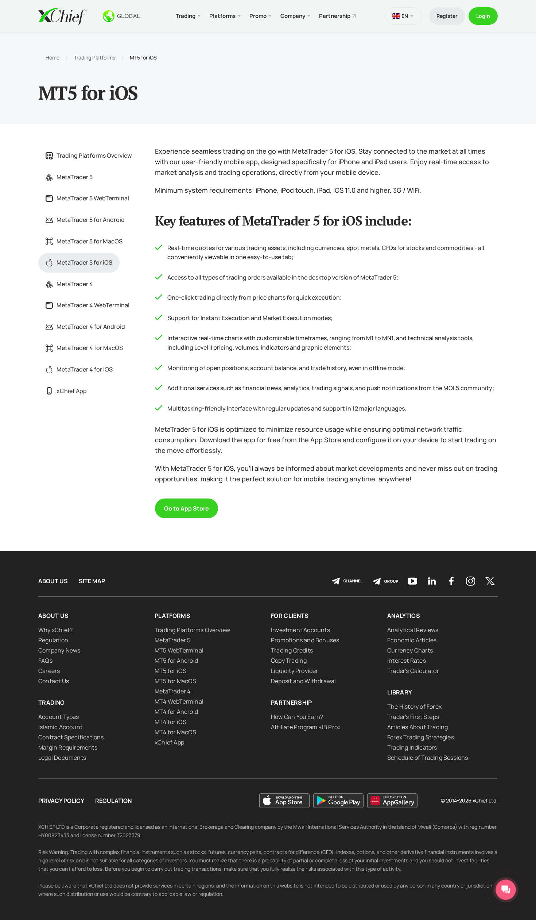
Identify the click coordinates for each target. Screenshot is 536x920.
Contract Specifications (71, 737)
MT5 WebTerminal (179, 650)
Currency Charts (410, 650)
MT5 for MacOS (176, 681)
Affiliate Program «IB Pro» (306, 727)
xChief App (72, 391)
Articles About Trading (417, 727)
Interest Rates (406, 661)
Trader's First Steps (413, 717)
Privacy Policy (61, 801)
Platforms (172, 616)
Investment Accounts (300, 630)
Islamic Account (60, 727)
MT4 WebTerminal (179, 701)
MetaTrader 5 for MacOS (90, 241)
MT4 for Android (176, 712)
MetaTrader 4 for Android (91, 327)
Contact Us (53, 681)
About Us (53, 581)
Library (399, 692)
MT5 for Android (176, 661)
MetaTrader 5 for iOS (84, 262)
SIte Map (92, 581)
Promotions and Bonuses (305, 640)
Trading (51, 702)
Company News (59, 650)
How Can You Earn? (297, 717)
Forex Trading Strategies (420, 737)
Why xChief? (55, 630)
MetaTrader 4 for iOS (85, 369)
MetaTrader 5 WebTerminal (93, 198)
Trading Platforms (94, 57)
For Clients (290, 616)
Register (447, 15)
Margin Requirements (67, 747)
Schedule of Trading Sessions (427, 758)
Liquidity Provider (294, 671)
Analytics (403, 616)
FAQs (45, 661)
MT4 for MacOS (176, 732)
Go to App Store (186, 508)
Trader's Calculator (413, 671)
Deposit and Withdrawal (303, 681)
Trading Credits (292, 650)
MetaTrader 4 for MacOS (90, 348)
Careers (49, 671)
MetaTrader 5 (75, 177)
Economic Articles (411, 640)
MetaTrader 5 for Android (91, 220)
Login (483, 15)
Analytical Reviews (413, 630)
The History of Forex (414, 706)
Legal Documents (62, 758)
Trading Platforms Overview (94, 155)
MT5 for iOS (170, 671)
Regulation (53, 640)
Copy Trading (289, 661)
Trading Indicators (412, 747)
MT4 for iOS (170, 722)
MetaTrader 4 (75, 284)
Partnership (334, 16)
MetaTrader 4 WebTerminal (93, 305)
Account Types (58, 717)
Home (52, 57)
